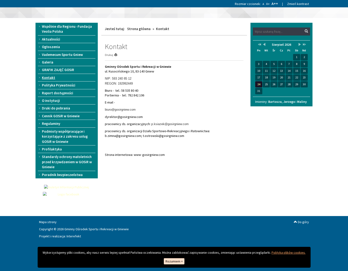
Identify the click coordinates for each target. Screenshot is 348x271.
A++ (275, 3)
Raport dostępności (57, 93)
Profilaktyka (52, 149)
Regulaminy (51, 123)
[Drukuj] (117, 55)
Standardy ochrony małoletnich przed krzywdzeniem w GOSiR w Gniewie (67, 161)
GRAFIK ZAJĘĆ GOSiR (58, 70)
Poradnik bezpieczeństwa (62, 174)
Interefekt (74, 236)
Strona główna (139, 29)
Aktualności (51, 39)
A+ (268, 4)
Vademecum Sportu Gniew (62, 54)
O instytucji (51, 100)
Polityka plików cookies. (289, 252)
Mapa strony (48, 222)
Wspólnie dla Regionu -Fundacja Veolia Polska (67, 29)
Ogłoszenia (51, 47)
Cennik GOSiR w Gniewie (61, 116)
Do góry (303, 222)
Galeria (47, 62)
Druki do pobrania (56, 108)
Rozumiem (174, 261)
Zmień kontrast (298, 4)
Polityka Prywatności (58, 85)
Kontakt (48, 77)
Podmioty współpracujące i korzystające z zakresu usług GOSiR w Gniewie (65, 136)
